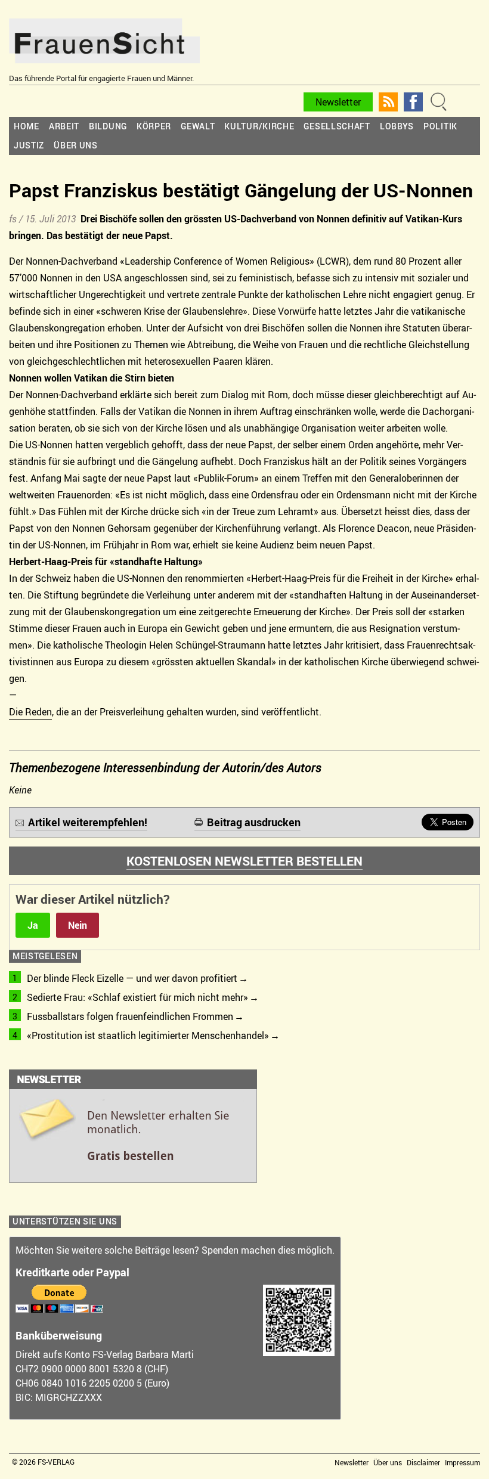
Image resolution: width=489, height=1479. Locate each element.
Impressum (462, 1462)
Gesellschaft (337, 126)
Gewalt (198, 126)
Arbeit (64, 126)
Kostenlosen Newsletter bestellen (244, 860)
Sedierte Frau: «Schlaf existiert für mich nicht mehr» (137, 997)
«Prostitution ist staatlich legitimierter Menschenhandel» (148, 1035)
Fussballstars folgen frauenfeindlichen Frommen (130, 1016)
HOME (26, 126)
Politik (440, 126)
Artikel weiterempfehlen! (87, 822)
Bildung (108, 126)
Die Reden (30, 711)
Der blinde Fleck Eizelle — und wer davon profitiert (132, 978)
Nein (77, 925)
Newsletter (338, 101)
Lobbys (397, 126)
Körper (154, 126)
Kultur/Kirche (259, 126)
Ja (32, 925)
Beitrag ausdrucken (254, 822)
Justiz (29, 145)
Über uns (76, 145)
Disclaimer (423, 1462)
